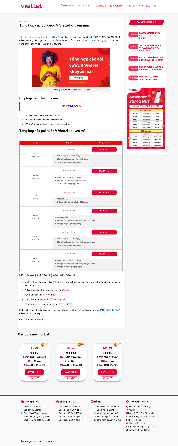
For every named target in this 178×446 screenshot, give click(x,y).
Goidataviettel (89, 40)
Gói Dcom (101, 6)
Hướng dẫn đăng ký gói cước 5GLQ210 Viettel (151, 68)
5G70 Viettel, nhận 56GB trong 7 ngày (148, 78)
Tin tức (131, 6)
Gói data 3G (84, 6)
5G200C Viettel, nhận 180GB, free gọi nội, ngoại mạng (150, 48)
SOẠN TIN (103, 149)
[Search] (155, 6)
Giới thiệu (144, 6)
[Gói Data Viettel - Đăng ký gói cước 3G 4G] (31, 6)
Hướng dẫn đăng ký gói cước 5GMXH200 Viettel (151, 58)
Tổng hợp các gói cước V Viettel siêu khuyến (39, 37)
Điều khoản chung (136, 423)
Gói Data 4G (65, 6)
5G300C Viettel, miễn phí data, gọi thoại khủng (149, 35)
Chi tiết (33, 378)
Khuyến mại (116, 6)
